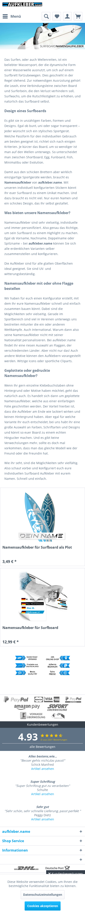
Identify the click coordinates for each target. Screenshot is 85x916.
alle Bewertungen (42, 747)
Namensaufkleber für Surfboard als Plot (37, 547)
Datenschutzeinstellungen (42, 894)
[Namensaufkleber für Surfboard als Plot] (42, 516)
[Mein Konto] (67, 16)
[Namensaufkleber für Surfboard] (42, 596)
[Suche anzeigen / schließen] (46, 16)
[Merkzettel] (56, 16)
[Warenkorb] (78, 16)
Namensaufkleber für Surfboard (30, 627)
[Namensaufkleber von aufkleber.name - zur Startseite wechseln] (22, 6)
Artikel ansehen (42, 769)
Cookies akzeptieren (42, 906)
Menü (15, 16)
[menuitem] (11, 16)
